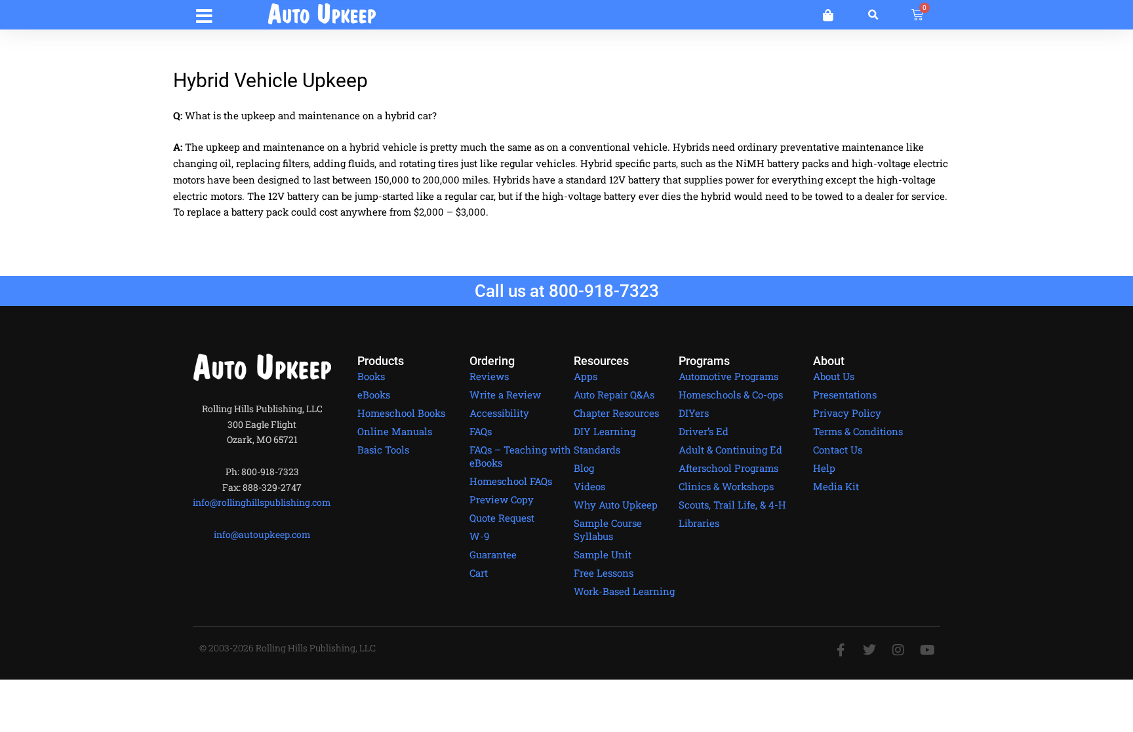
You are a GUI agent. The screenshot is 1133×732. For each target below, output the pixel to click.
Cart (478, 572)
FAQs (480, 431)
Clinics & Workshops (726, 486)
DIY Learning (604, 431)
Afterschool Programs (728, 467)
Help (824, 467)
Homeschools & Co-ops (731, 394)
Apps (585, 376)
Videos (589, 486)
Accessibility (499, 412)
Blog (584, 467)
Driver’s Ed (703, 431)
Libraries (699, 523)
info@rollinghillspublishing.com (262, 502)
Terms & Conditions (858, 431)
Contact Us (837, 449)
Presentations (845, 394)
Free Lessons (603, 572)
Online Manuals (394, 431)
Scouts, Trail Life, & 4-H (732, 504)
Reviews (489, 376)
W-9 (479, 536)
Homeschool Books (401, 412)
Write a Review (505, 394)
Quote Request (501, 517)
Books (371, 376)
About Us (833, 376)
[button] (204, 14)
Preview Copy (501, 499)
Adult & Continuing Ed (730, 449)
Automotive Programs (728, 376)
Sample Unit (602, 554)
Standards (597, 449)
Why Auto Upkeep (616, 504)
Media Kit (836, 486)
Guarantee (493, 554)
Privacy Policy (847, 412)
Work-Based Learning (624, 591)
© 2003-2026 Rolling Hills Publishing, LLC (287, 648)
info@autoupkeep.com (262, 534)
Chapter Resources (616, 412)
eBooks (373, 394)
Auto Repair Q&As (614, 394)
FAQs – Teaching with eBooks (520, 456)
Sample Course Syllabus (608, 529)
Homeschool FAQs (510, 481)
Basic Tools (383, 449)
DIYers (694, 412)
